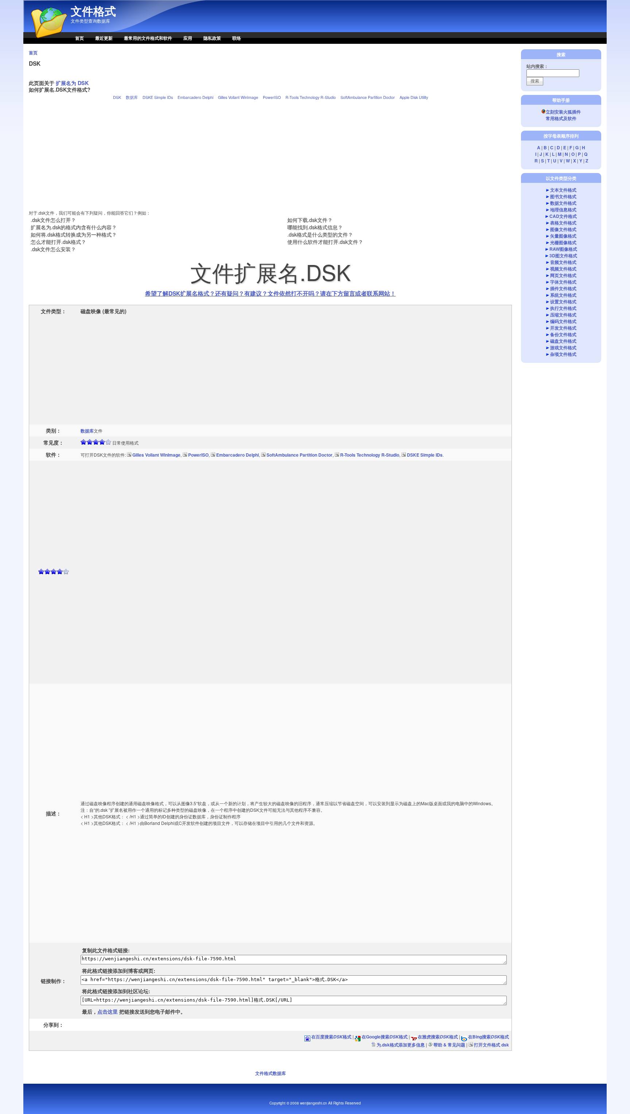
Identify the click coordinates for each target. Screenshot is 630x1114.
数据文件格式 (563, 203)
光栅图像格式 (563, 242)
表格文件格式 (563, 222)
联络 (236, 38)
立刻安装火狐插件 (563, 111)
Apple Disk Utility (414, 97)
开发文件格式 (563, 327)
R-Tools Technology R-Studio (310, 97)
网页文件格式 (563, 275)
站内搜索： (537, 66)
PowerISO (272, 97)
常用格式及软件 (561, 118)
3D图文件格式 (563, 255)
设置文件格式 (563, 301)
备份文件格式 (563, 334)
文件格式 (93, 11)
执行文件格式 (563, 308)
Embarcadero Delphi (195, 97)
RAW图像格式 (563, 249)
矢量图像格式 (563, 236)
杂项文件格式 (563, 354)
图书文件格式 (563, 196)
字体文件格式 (563, 281)
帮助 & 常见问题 (449, 1044)
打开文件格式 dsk (491, 1044)
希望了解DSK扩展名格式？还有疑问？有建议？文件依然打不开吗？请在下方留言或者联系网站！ (270, 293)
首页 (79, 38)
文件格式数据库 (270, 1073)
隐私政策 (212, 38)
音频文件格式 (563, 262)
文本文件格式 (563, 190)
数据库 (132, 97)
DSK (117, 97)
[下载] (129, 455)
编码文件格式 (563, 321)
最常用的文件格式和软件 (148, 38)
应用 (187, 38)
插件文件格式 (563, 288)
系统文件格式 (563, 295)
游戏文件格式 (563, 347)
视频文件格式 (563, 268)
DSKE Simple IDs (158, 97)
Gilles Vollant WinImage (238, 97)
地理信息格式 (563, 209)
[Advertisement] (270, 152)
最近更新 (104, 38)
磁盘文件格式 (563, 341)
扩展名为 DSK (72, 83)
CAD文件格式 (563, 216)
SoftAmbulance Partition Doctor (368, 97)
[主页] (45, 42)
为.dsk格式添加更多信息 (401, 1044)
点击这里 (107, 1011)
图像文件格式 (563, 229)
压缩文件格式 (563, 314)
